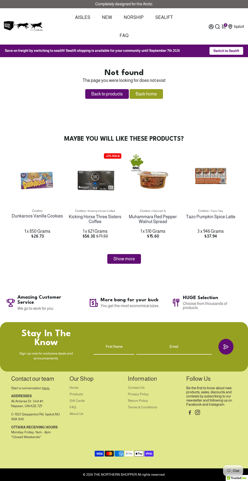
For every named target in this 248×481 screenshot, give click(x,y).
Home (74, 387)
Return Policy (138, 401)
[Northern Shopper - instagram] (197, 413)
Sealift (164, 17)
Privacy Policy (138, 394)
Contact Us (136, 387)
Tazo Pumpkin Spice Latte (210, 216)
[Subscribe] (225, 347)
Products (76, 394)
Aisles (82, 17)
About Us (76, 414)
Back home (146, 94)
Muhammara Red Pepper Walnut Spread (153, 219)
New (107, 17)
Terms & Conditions (142, 407)
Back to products (107, 94)
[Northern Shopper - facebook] (190, 413)
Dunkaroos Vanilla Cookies (37, 216)
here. (46, 388)
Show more (124, 258)
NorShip (134, 17)
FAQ (124, 35)
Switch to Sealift (226, 51)
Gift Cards (77, 401)
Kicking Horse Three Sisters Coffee (95, 219)
